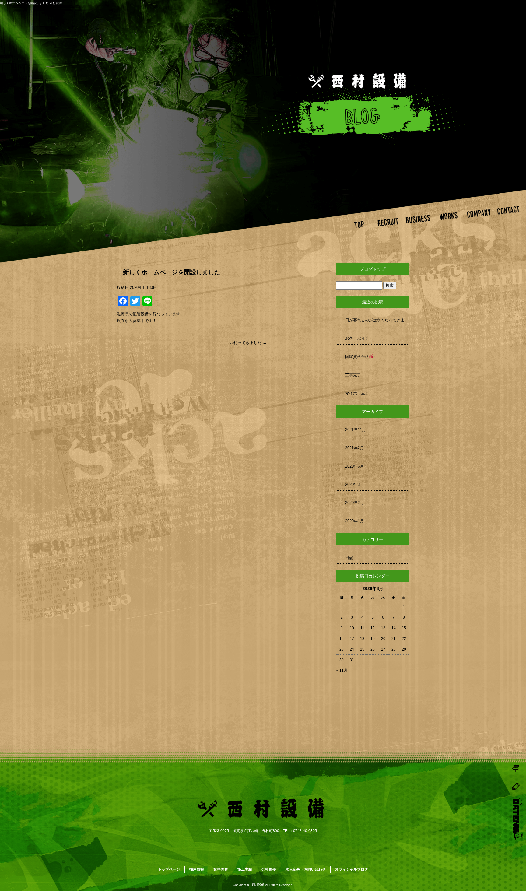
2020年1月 (354, 521)
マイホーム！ (357, 393)
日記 (349, 557)
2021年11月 (355, 429)
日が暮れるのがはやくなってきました (377, 320)
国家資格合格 (357, 356)
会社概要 (480, 223)
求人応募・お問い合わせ (510, 223)
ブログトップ (372, 269)
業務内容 (420, 223)
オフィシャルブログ (351, 869)
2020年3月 (354, 484)
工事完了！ (355, 375)
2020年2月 (354, 502)
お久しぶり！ (357, 338)
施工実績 (450, 223)
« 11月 (341, 670)
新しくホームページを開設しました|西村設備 (31, 3)
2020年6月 (354, 466)
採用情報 (390, 223)
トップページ (360, 223)
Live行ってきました (246, 342)
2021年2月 (354, 448)
